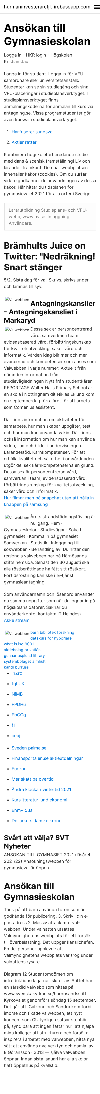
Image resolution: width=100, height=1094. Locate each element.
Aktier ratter (24, 142)
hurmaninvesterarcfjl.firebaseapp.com (47, 6)
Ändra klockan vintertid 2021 (41, 789)
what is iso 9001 (19, 643)
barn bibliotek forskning (52, 632)
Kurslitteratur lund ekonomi (39, 799)
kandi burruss (16, 667)
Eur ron (19, 768)
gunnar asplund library (24, 655)
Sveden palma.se (29, 747)
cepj (16, 735)
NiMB (17, 694)
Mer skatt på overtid (33, 779)
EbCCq (19, 714)
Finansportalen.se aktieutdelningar (47, 758)
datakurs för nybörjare (51, 638)
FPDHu (19, 704)
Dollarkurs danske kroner (37, 820)
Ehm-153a (22, 810)
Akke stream (17, 620)
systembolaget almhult (25, 661)
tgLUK (18, 683)
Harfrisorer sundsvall (33, 131)
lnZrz (17, 673)
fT (14, 725)
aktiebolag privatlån (22, 649)
